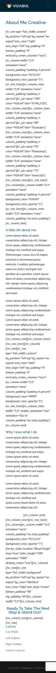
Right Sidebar (14, 644)
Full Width (12, 632)
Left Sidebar (13, 638)
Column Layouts (15, 650)
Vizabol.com (27, 668)
